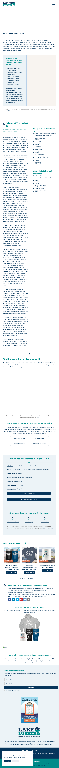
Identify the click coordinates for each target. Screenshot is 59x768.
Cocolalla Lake (45, 522)
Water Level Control (13, 469)
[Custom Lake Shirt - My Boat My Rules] (29, 555)
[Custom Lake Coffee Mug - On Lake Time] (47, 555)
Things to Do (11, 74)
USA (14, 129)
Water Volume (11, 485)
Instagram (51, 594)
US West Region (22, 129)
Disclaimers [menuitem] (52, 753)
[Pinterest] (32, 751)
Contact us (52, 661)
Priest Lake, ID (29, 522)
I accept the (13, 690)
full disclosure (10, 110)
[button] (9, 599)
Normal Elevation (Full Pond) (16, 477)
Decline (15, 761)
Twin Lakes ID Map (13, 78)
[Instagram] (27, 751)
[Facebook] (23, 751)
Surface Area (11, 473)
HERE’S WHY (42, 590)
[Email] (36, 751)
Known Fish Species (13, 76)
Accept (8, 761)
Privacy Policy (16, 690)
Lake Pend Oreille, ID (13, 522)
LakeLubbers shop (15, 610)
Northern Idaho (13, 131)
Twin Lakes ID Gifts (13, 84)
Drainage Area (11, 489)
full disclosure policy (48, 744)
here (37, 417)
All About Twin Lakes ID (14, 68)
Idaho (5, 131)
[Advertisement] (29, 19)
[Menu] (54, 4)
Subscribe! (31, 687)
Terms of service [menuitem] (42, 753)
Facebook (42, 594)
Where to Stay (11, 70)
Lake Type (10, 466)
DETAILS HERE (48, 588)
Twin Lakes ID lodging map (22, 427)
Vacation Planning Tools (14, 72)
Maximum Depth (12, 481)
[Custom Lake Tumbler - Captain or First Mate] (12, 555)
